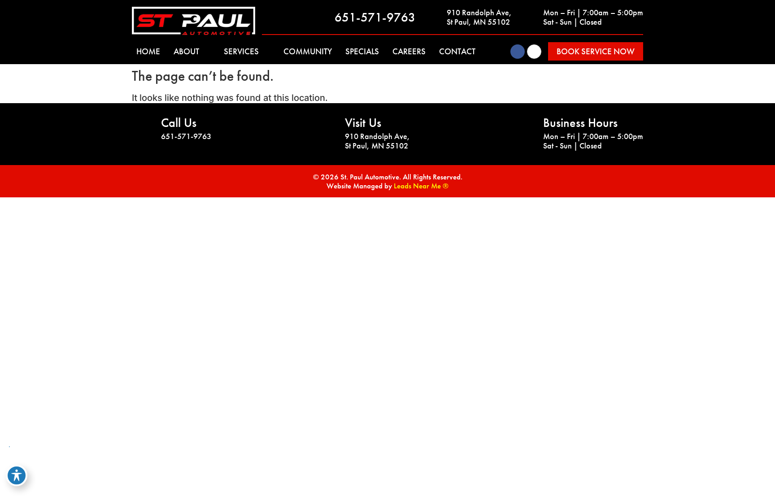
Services (241, 51)
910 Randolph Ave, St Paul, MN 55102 (479, 17)
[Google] (534, 51)
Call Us (178, 123)
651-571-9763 (375, 17)
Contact (457, 51)
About (186, 51)
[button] (595, 51)
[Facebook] (517, 51)
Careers (409, 51)
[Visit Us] (327, 129)
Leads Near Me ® (421, 186)
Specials (362, 51)
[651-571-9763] (323, 17)
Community (307, 51)
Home (148, 51)
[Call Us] (143, 129)
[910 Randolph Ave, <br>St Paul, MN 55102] (435, 17)
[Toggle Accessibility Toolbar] (16, 475)
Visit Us (363, 123)
